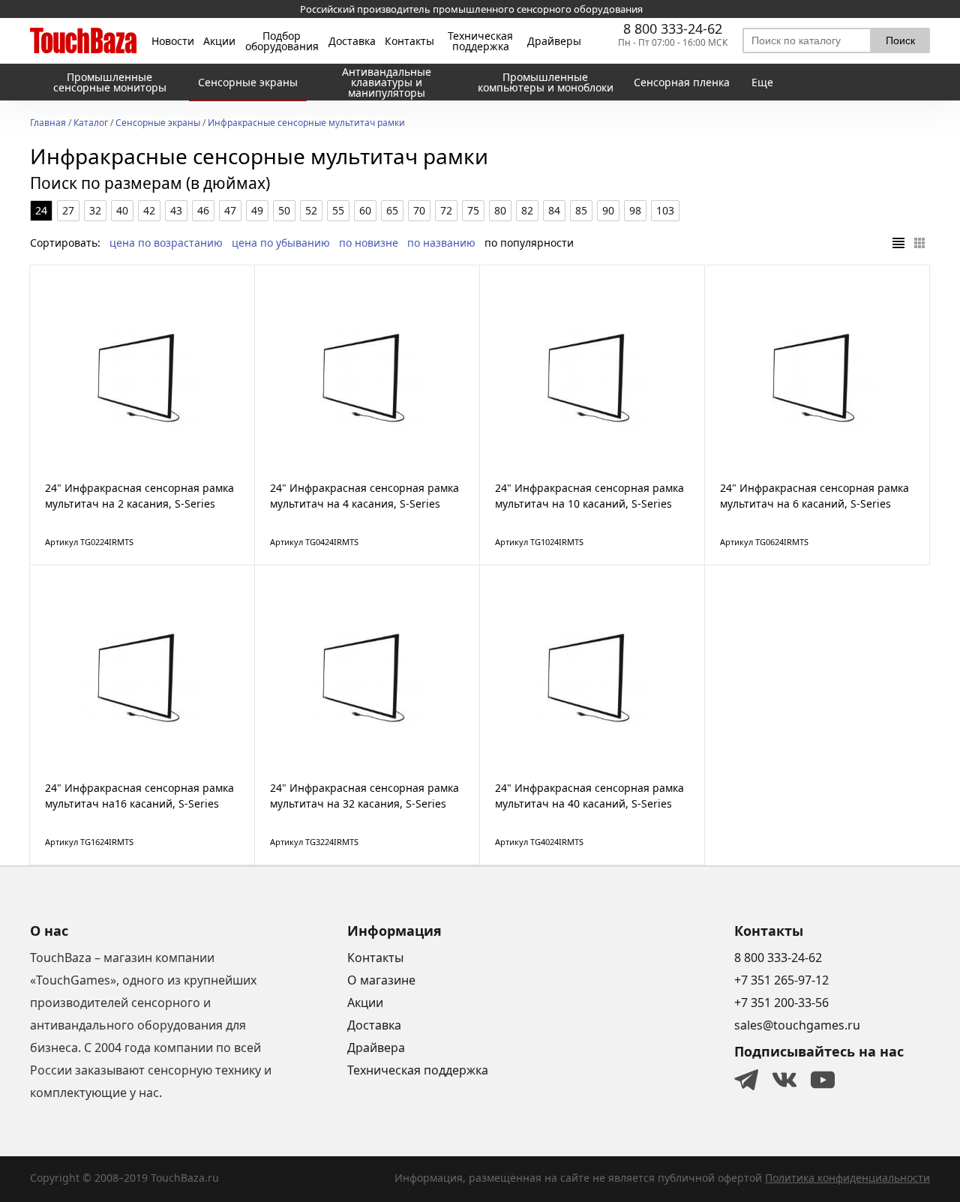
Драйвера (376, 1047)
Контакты (409, 41)
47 (230, 210)
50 (284, 210)
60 (365, 210)
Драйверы (554, 41)
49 (257, 210)
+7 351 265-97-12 (781, 980)
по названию (441, 242)
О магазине (381, 980)
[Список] (898, 243)
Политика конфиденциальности (847, 1178)
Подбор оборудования (282, 41)
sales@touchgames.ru (797, 1025)
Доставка (352, 41)
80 (500, 210)
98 (635, 210)
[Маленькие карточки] (920, 243)
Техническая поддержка (480, 41)
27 (68, 210)
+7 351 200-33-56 (781, 1002)
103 (665, 210)
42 (149, 210)
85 (581, 210)
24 (41, 210)
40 (122, 210)
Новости (173, 41)
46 (203, 210)
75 (473, 210)
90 (608, 210)
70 (419, 210)
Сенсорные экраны (158, 123)
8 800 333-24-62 (672, 28)
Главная (48, 123)
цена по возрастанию (166, 242)
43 (176, 210)
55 (338, 210)
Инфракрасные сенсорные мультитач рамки (306, 123)
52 (311, 210)
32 (95, 210)
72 (446, 210)
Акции (219, 41)
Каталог (91, 123)
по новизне (368, 242)
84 (554, 210)
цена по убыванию (281, 242)
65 (392, 210)
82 (527, 210)
